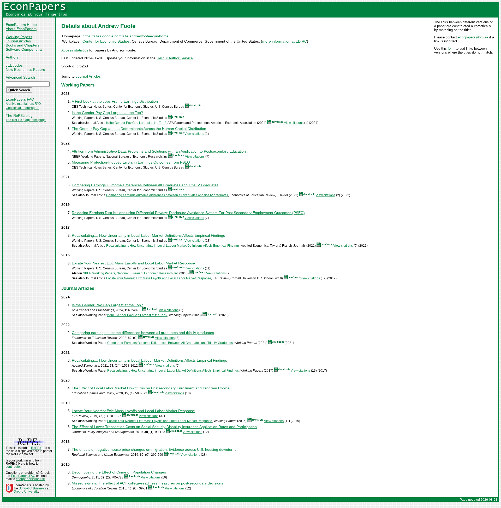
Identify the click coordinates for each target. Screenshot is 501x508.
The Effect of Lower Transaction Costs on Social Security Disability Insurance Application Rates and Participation (164, 427)
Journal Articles (18, 41)
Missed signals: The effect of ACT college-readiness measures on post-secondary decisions (147, 483)
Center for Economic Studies (106, 41)
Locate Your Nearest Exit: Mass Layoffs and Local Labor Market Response (133, 263)
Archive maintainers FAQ (23, 103)
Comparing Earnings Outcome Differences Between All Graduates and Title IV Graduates (145, 185)
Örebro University (26, 491)
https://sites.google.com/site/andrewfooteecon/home (125, 36)
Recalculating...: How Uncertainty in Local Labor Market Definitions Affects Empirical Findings (148, 235)
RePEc (36, 447)
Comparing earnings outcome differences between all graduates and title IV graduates (167, 195)
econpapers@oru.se (473, 37)
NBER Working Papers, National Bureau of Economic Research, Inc (130, 273)
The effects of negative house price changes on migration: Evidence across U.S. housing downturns (154, 449)
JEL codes (14, 65)
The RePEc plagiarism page (26, 120)
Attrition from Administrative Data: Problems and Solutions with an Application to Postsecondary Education (159, 151)
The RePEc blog (19, 115)
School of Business (32, 488)
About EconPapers (21, 29)
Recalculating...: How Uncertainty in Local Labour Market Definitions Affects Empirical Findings (173, 245)
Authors (12, 57)
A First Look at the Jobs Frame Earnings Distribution (115, 101)
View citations (293, 122)
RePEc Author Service (175, 58)
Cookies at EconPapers (22, 107)
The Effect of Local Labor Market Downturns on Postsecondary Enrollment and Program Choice (151, 388)
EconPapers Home (21, 24)
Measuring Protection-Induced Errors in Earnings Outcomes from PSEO (131, 162)
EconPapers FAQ (20, 99)
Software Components (24, 49)
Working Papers (19, 37)
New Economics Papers (25, 69)
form (451, 48)
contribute (13, 466)
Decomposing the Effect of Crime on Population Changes (119, 472)
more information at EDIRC (284, 41)
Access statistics (74, 50)
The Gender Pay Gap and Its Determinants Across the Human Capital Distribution (139, 128)
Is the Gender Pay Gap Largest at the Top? (107, 113)
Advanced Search (20, 77)
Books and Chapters (22, 45)
